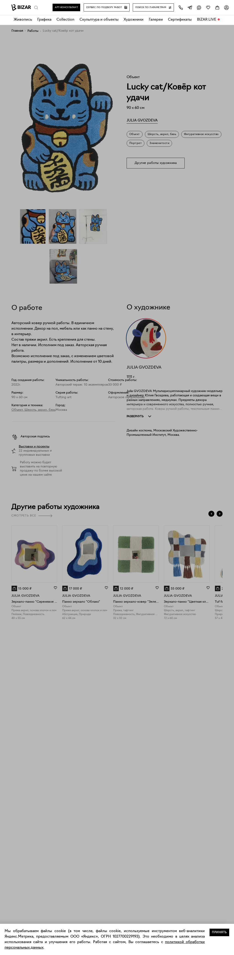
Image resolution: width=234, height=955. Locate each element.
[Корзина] (217, 7)
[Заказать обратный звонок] (180, 7)
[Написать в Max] (199, 7)
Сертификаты (180, 20)
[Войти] (226, 7)
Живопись (23, 20)
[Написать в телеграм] (190, 7)
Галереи (156, 20)
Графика (44, 20)
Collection (65, 20)
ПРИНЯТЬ (219, 932)
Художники (134, 20)
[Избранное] (208, 7)
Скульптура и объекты (99, 20)
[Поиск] (36, 7)
